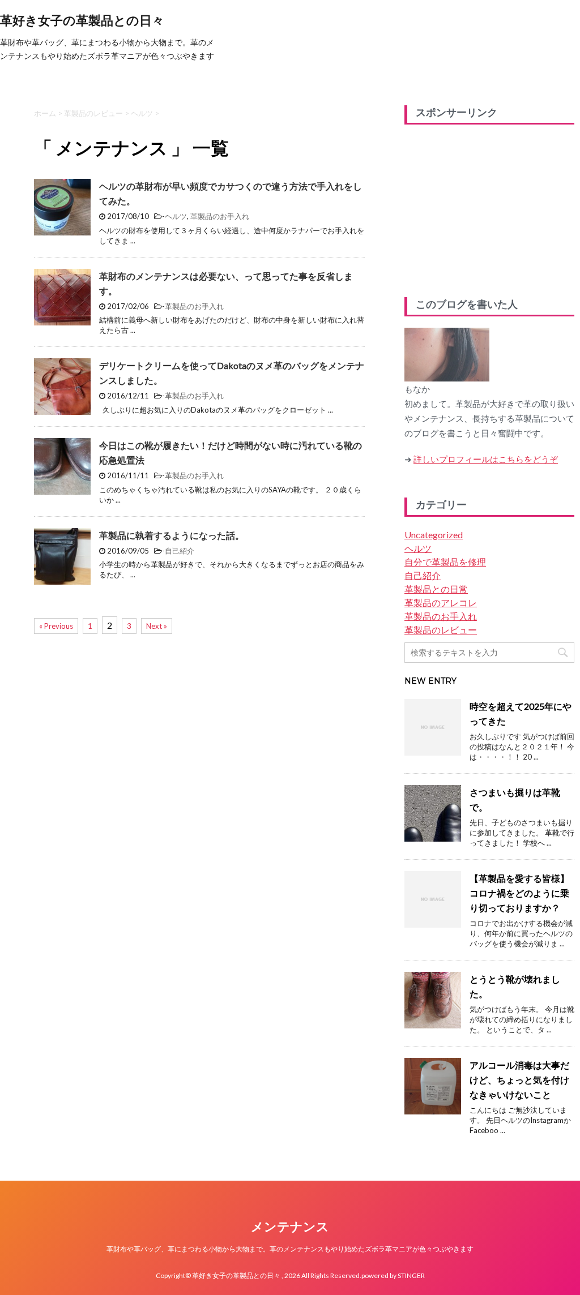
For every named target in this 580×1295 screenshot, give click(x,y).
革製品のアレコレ (440, 602)
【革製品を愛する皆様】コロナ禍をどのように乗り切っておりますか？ (519, 893)
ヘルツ (176, 216)
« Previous (56, 626)
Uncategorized (433, 534)
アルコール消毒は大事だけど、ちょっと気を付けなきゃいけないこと (519, 1080)
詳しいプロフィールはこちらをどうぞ (485, 459)
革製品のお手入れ (219, 216)
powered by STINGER (393, 1275)
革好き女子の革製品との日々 (82, 20)
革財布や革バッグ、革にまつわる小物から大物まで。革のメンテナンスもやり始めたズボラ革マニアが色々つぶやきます (290, 1249)
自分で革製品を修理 (445, 561)
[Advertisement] (489, 206)
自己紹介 (179, 550)
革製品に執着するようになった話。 (171, 535)
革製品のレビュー (440, 629)
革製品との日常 (436, 589)
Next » (156, 626)
